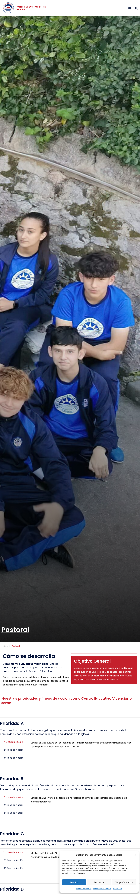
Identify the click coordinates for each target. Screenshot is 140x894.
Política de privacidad (102, 888)
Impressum (117, 888)
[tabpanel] (84, 745)
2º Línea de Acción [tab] (13, 749)
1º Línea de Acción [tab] (13, 741)
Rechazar (99, 882)
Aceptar (74, 882)
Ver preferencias (124, 882)
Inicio (5, 646)
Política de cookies (83, 888)
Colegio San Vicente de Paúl (31, 8)
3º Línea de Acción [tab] (13, 757)
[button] (134, 855)
